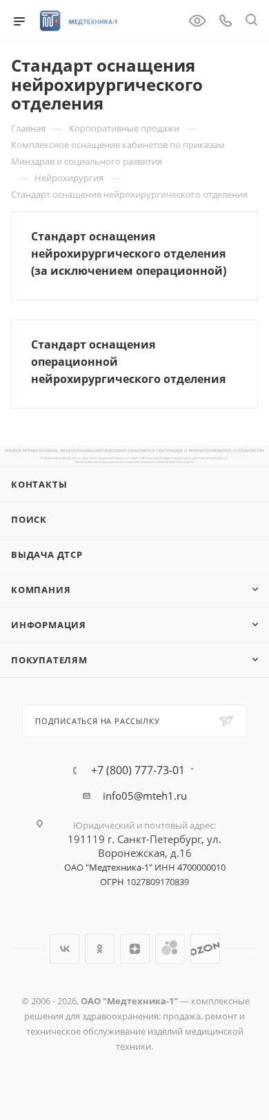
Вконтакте (64, 949)
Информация (48, 625)
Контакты (39, 484)
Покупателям (49, 660)
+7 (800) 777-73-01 (138, 770)
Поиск (29, 519)
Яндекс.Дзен (135, 949)
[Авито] (170, 949)
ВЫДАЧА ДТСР (47, 554)
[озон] (205, 949)
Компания (40, 589)
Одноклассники (99, 949)
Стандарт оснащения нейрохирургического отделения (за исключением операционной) (128, 253)
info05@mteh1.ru (145, 795)
